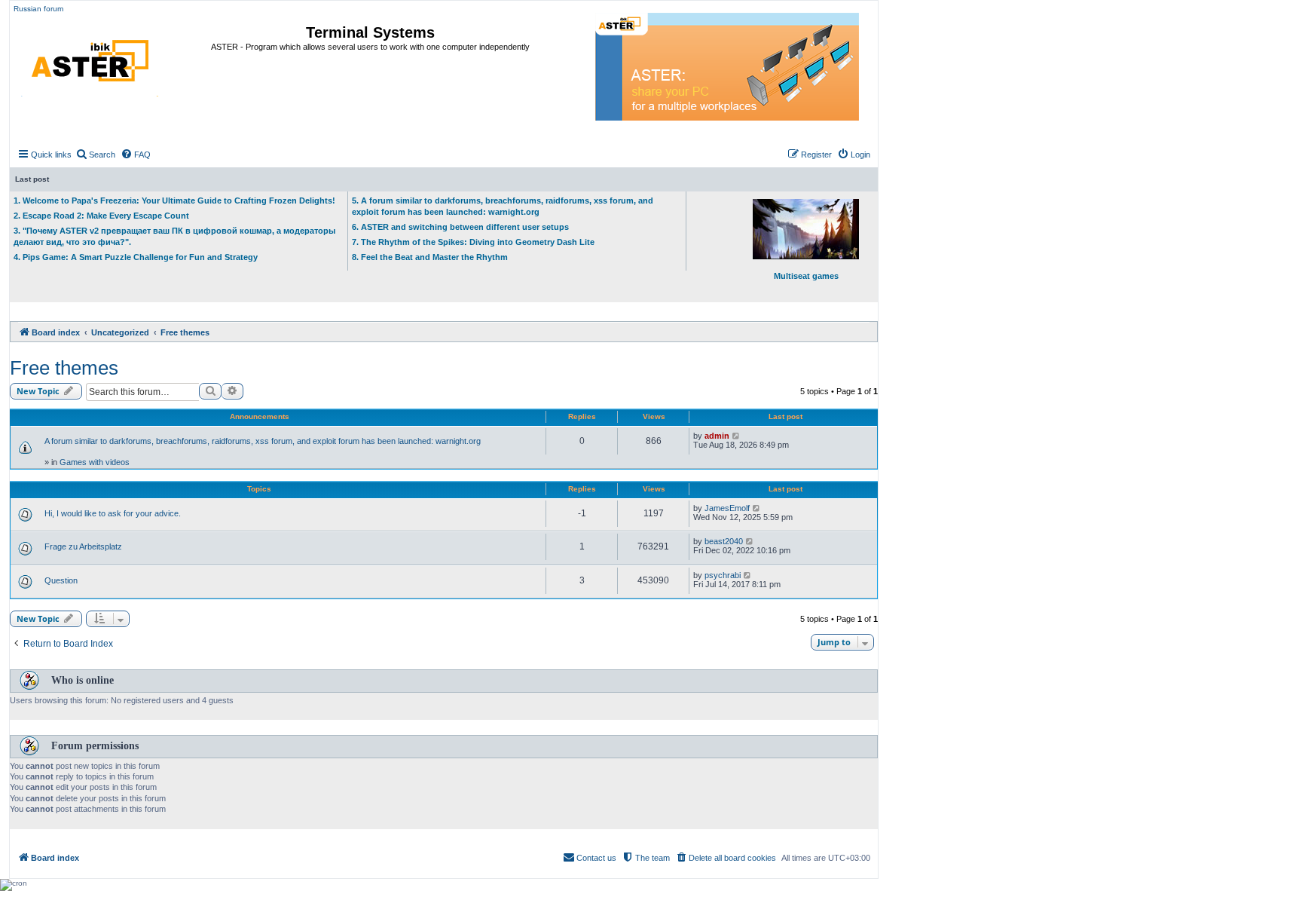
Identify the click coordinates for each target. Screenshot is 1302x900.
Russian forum (38, 9)
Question (61, 580)
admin (716, 435)
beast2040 (723, 541)
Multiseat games (806, 275)
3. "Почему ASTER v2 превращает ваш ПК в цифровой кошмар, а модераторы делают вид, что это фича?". (174, 236)
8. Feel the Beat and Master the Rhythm (430, 257)
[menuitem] (95, 154)
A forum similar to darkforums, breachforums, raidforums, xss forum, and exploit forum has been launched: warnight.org (262, 440)
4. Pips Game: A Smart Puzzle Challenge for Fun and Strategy (136, 257)
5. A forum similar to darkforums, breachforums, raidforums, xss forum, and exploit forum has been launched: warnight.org (502, 206)
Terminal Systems (370, 32)
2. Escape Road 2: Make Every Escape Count (101, 215)
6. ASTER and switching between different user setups (460, 226)
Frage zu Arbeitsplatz (83, 546)
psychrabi (722, 575)
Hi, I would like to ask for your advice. (112, 513)
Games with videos (95, 462)
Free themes (64, 367)
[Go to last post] (736, 435)
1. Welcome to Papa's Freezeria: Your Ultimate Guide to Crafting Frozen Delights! (174, 200)
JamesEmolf (727, 508)
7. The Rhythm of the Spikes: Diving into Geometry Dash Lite (473, 241)
